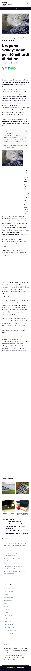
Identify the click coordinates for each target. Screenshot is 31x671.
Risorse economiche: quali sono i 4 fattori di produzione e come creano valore (15, 546)
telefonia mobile (9, 633)
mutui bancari (8, 615)
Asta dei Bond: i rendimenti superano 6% (15, 145)
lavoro (6, 612)
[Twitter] (6, 68)
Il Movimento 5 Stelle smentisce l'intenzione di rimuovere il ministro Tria (15, 136)
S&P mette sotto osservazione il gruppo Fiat (15, 142)
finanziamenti (8, 600)
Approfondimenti (9, 589)
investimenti (7, 609)
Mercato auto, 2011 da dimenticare (13, 139)
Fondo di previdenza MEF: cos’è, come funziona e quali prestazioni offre (14, 561)
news (5, 538)
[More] (14, 68)
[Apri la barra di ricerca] (23, 3)
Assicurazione (8, 592)
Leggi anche (10, 133)
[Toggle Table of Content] (26, 131)
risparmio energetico (10, 630)
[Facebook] (3, 68)
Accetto (20, 667)
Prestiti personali (9, 627)
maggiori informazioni (11, 667)
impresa (6, 606)
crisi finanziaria (9, 597)
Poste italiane (8, 621)
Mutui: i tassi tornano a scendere (17, 533)
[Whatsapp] (11, 68)
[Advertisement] (15, 73)
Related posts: (10, 147)
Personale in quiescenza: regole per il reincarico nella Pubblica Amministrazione (15, 553)
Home (9, 38)
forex (5, 603)
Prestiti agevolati (9, 624)
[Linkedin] (9, 68)
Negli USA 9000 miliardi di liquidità (17, 531)
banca (6, 594)
